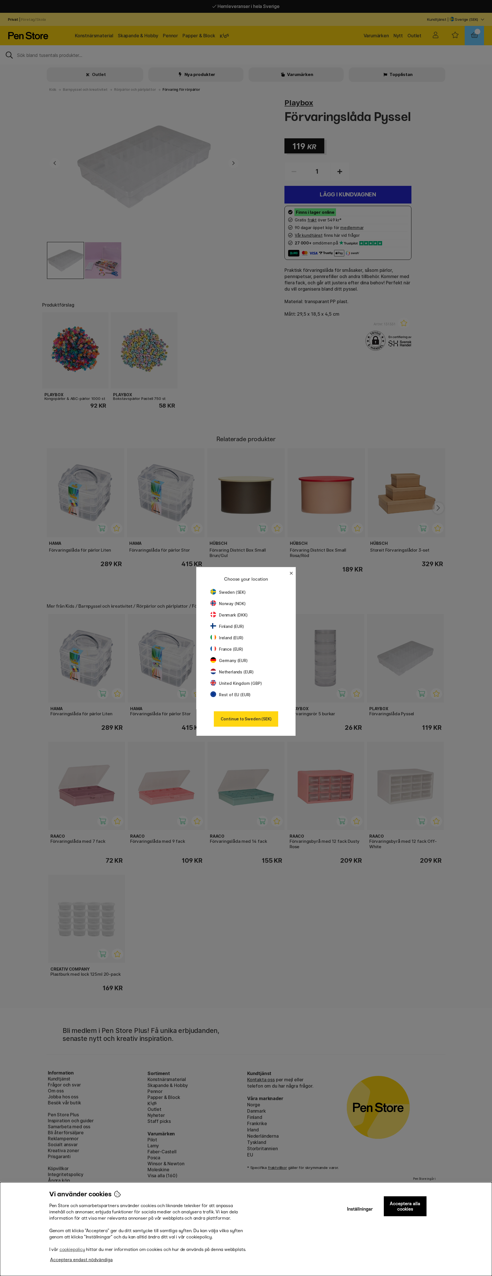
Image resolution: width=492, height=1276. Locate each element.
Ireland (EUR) (231, 637)
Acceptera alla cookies (405, 1206)
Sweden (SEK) (232, 592)
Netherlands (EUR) (236, 671)
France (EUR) (231, 649)
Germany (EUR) (233, 660)
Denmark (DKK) (233, 615)
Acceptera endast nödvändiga (81, 1259)
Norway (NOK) (232, 603)
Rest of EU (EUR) (235, 694)
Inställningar (360, 1209)
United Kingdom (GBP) (240, 683)
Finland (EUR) (231, 626)
